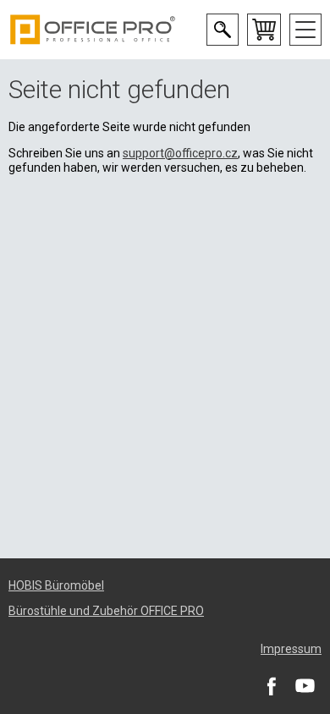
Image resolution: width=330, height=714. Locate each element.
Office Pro (93, 30)
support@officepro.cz (180, 153)
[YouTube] (305, 685)
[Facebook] (271, 685)
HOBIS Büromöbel (56, 585)
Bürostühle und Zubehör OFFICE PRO (106, 611)
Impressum (291, 649)
